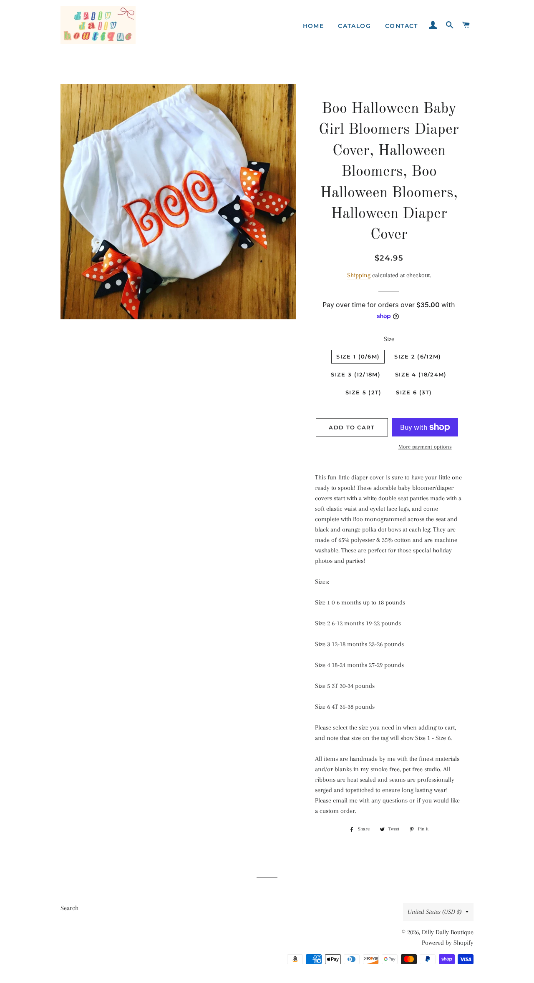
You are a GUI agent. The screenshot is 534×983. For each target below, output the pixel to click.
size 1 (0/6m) (358, 356)
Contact (401, 26)
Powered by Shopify (448, 942)
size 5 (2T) (363, 392)
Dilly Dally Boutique (448, 932)
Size (389, 339)
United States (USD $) (434, 911)
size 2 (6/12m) (417, 356)
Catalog (354, 26)
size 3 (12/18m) (355, 374)
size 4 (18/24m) (421, 374)
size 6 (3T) (414, 392)
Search (69, 908)
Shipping (358, 275)
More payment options (425, 447)
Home (313, 26)
